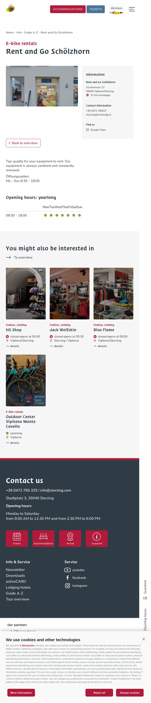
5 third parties (27, 645)
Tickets (95, 9)
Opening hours (145, 620)
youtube (78, 570)
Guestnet (145, 587)
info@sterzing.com (55, 490)
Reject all (99, 692)
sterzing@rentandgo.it (98, 114)
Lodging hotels (18, 587)
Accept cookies (130, 692)
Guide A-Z (14, 593)
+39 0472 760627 (96, 111)
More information (21, 692)
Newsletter (15, 569)
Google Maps (98, 130)
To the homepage (100, 95)
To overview (23, 257)
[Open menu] (132, 9)
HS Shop (14, 330)
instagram (79, 585)
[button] (143, 638)
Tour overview (17, 599)
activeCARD (16, 581)
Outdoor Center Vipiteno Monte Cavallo (21, 421)
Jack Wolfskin (63, 330)
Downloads (15, 575)
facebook (79, 578)
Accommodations (68, 9)
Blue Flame (104, 330)
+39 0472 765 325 (21, 490)
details (14, 346)
